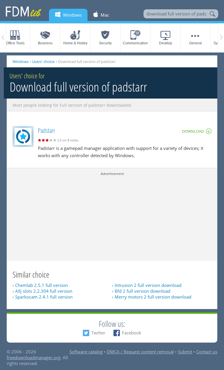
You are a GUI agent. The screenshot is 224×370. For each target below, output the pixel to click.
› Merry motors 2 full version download (151, 297)
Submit (185, 352)
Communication (135, 43)
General (195, 43)
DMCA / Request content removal (140, 352)
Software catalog (86, 352)
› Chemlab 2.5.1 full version (40, 285)
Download (193, 131)
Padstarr (46, 130)
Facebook (131, 333)
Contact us (206, 352)
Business (45, 43)
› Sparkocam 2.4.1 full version (43, 297)
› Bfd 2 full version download (141, 291)
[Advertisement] (112, 217)
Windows (21, 61)
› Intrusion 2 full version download (146, 285)
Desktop (165, 43)
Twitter (98, 333)
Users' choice (43, 61)
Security (105, 43)
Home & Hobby (75, 43)
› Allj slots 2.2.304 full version (42, 291)
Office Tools (15, 43)
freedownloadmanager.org (33, 357)
